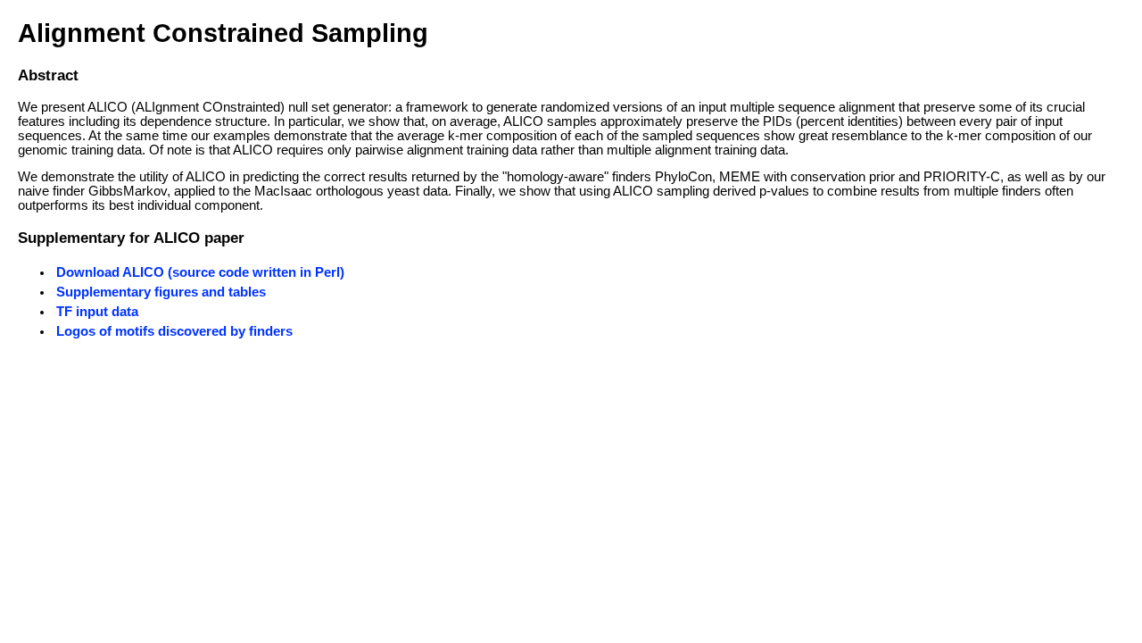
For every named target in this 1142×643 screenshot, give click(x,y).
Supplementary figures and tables (161, 292)
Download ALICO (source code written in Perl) (200, 272)
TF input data (97, 312)
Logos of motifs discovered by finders (174, 331)
